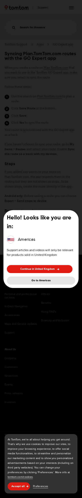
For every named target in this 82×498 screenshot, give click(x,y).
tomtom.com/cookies (20, 477)
